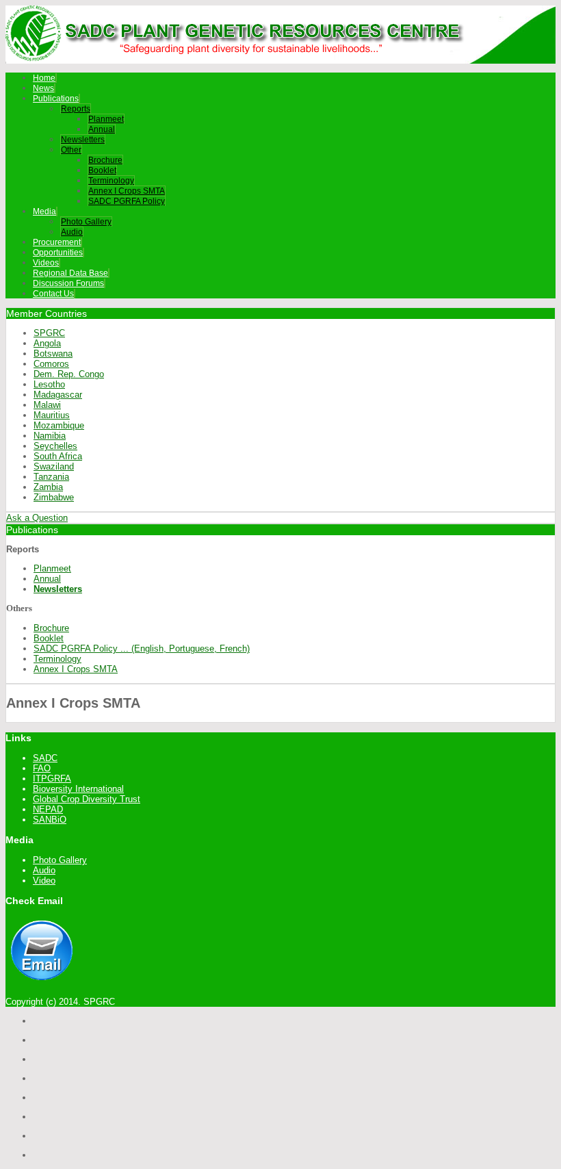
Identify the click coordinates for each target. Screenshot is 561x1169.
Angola (47, 343)
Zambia (48, 487)
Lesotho (49, 384)
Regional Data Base (70, 273)
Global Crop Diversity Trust (86, 799)
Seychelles (55, 446)
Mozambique (59, 425)
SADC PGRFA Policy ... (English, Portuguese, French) (142, 648)
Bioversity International (78, 789)
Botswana (53, 353)
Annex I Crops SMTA (126, 191)
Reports (75, 109)
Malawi (47, 405)
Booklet (102, 170)
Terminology (111, 180)
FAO (42, 768)
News (43, 88)
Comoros (51, 364)
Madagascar (58, 394)
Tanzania (51, 477)
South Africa (58, 456)
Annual (101, 129)
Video (44, 880)
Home (44, 78)
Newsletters (83, 139)
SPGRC (49, 333)
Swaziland (54, 466)
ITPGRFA (52, 778)
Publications (56, 98)
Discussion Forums (68, 283)
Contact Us (53, 293)
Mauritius (52, 415)
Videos (46, 263)
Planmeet (106, 119)
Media (44, 211)
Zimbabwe (54, 497)
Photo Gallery (86, 222)
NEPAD (48, 809)
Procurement (57, 242)
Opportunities (58, 252)
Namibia (50, 436)
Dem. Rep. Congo (69, 374)
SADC (45, 758)
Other (71, 150)
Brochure (105, 160)
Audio (72, 232)
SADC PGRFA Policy (126, 201)
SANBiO (49, 819)
